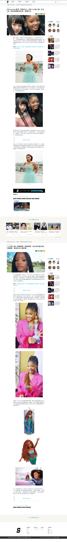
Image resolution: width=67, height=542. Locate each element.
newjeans (23, 198)
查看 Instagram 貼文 (26, 139)
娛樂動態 (10, 244)
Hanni (33, 198)
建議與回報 (19, 537)
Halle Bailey (19, 198)
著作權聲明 (25, 537)
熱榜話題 (28, 533)
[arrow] (8, 2)
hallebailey (29, 349)
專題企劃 (28, 532)
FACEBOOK (51, 530)
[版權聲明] (26, 196)
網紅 (27, 530)
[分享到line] (39, 13)
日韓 (10, 7)
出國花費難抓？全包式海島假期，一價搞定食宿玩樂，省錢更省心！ (54, 232)
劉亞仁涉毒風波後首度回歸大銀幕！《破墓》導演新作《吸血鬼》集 (12, 232)
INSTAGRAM (51, 533)
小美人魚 (15, 198)
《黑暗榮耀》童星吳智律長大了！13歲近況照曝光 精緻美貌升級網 (40, 232)
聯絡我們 (12, 537)
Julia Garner (37, 198)
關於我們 (9, 537)
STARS (33, 2)
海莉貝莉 (23, 507)
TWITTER (50, 531)
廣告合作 (15, 537)
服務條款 (22, 537)
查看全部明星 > (58, 21)
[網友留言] (44, 13)
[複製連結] (41, 13)
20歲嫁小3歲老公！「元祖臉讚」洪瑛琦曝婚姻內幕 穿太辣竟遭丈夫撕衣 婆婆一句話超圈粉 (21, 4)
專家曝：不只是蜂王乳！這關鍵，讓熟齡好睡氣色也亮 (26, 232)
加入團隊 (29, 537)
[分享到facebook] (36, 13)
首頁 (7, 7)
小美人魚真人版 (28, 198)
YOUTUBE (50, 532)
